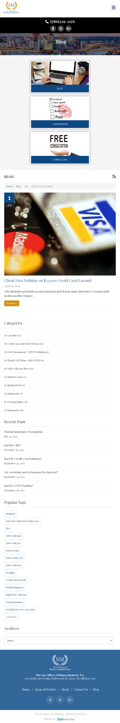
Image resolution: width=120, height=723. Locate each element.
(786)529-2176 (62, 21)
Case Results (60, 124)
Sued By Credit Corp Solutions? (23, 458)
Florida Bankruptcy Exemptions (23, 431)
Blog (60, 88)
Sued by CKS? (12, 445)
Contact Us (60, 159)
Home (10, 186)
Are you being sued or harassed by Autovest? (31, 472)
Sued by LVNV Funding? (18, 485)
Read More (11, 303)
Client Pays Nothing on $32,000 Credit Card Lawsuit (48, 280)
